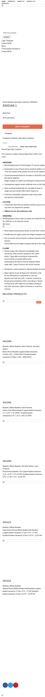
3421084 (7, 341)
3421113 (7, 522)
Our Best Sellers (28, 466)
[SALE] (22, 381)
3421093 (7, 461)
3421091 (7, 402)
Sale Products (27, 407)
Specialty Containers (22, 102)
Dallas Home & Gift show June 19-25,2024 (20, 616)
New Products (27, 346)
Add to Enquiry (22, 127)
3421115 (7, 580)
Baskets (11, 102)
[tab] (13, 147)
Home (5, 102)
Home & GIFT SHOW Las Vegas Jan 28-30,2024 (22, 626)
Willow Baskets (15, 346)
